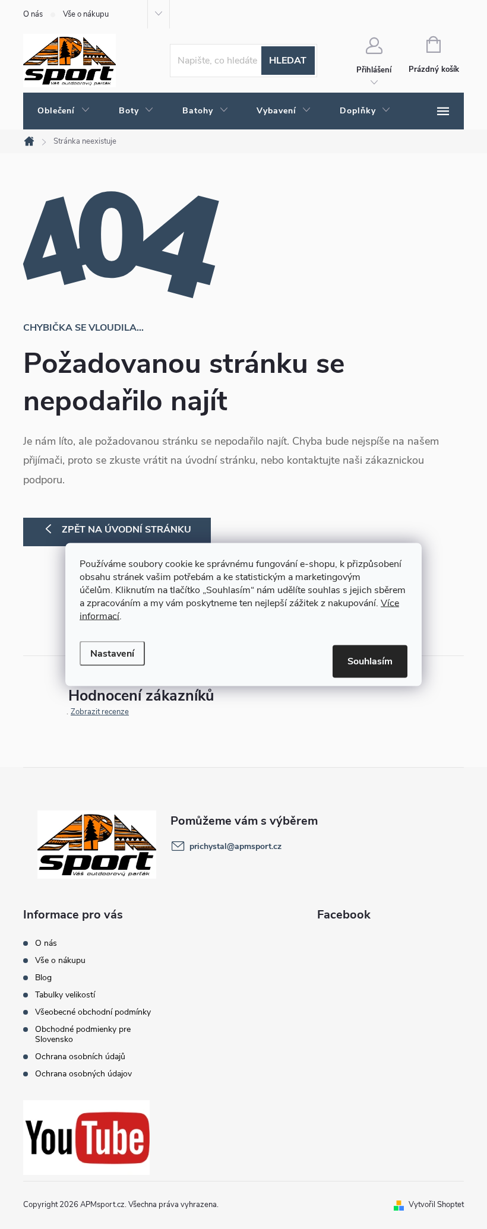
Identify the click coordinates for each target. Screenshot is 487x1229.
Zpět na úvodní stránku (126, 529)
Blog (43, 977)
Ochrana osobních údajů (80, 1056)
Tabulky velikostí (65, 994)
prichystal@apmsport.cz (235, 846)
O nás (33, 14)
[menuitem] (64, 111)
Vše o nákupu (86, 14)
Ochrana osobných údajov (83, 1073)
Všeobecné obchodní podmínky (93, 1012)
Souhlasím (370, 661)
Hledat (287, 60)
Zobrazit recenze (100, 712)
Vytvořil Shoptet (436, 1204)
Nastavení (112, 653)
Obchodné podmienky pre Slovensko (83, 1034)
